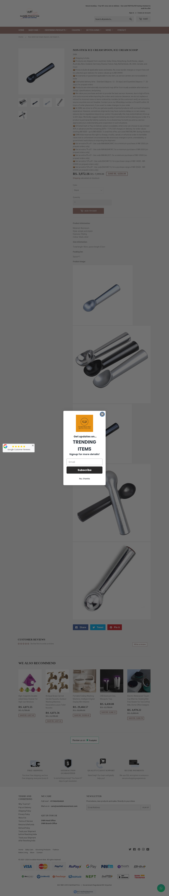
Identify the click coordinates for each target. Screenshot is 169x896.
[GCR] (5, 446)
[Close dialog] (102, 414)
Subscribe (84, 470)
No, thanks (84, 478)
